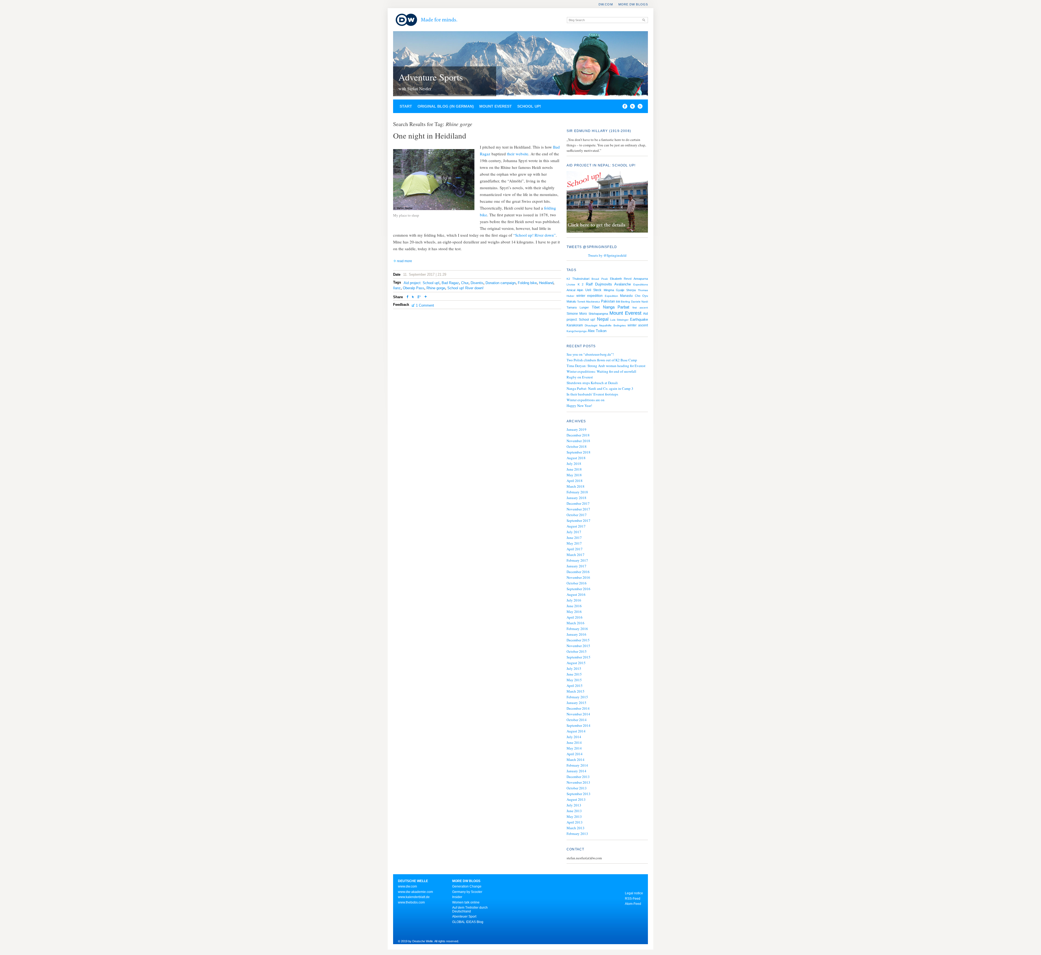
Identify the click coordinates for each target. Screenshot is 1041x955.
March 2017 (575, 554)
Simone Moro (577, 314)
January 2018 (576, 497)
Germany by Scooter (467, 892)
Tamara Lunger (578, 307)
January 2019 (576, 429)
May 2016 (574, 611)
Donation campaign (501, 283)
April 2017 (575, 548)
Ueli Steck (593, 290)
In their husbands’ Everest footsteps (592, 394)
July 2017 (574, 531)
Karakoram (575, 325)
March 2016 (575, 622)
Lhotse (571, 284)
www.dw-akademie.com (415, 892)
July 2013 (574, 805)
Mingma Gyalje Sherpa (620, 290)
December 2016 (578, 571)
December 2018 (578, 435)
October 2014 (577, 719)
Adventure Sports (431, 77)
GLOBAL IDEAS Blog (467, 922)
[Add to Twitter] (413, 297)
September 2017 (578, 520)
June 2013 (574, 810)
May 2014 (574, 748)
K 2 (580, 284)
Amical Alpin (575, 290)
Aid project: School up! (421, 283)
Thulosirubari (580, 278)
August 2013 (576, 799)
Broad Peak (600, 278)
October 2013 (577, 788)
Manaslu (626, 296)
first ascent (640, 307)
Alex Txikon (597, 331)
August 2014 (576, 731)
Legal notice (634, 893)
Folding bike (527, 283)
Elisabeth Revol (620, 278)
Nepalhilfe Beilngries (612, 325)
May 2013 (574, 816)
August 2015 (576, 662)
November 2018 (578, 440)
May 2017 (574, 543)
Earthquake (639, 319)
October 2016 (577, 583)
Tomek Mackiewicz (588, 301)
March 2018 (575, 486)
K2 (568, 278)
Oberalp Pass (413, 288)
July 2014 (574, 736)
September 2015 (578, 657)
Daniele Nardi (639, 301)
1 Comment (425, 305)
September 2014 (578, 725)
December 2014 (578, 708)
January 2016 (576, 634)
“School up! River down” (534, 235)
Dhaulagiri (591, 325)
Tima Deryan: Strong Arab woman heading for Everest (606, 365)
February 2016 (577, 628)
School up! (529, 106)
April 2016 (575, 617)
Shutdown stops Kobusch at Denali (592, 382)
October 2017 (577, 514)
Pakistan (608, 301)
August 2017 (576, 526)
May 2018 (574, 474)
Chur (464, 283)
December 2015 (578, 640)
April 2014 (575, 753)
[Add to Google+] (419, 297)
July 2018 (574, 463)
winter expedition (589, 296)
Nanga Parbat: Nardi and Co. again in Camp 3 (600, 388)
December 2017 (578, 503)
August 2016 (576, 594)
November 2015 (578, 645)
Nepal (603, 319)
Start (406, 106)
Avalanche (622, 284)
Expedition (611, 295)
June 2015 (574, 674)
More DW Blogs (633, 4)
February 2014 (577, 765)
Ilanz (397, 288)
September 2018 (578, 452)
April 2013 (575, 822)
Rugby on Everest (580, 377)
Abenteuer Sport (464, 916)
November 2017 (578, 509)
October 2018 (577, 446)
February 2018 (577, 492)
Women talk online (466, 902)
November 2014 (578, 714)
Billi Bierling (623, 301)
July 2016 (574, 600)
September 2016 (578, 588)
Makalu (571, 301)
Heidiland (546, 283)
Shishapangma (598, 313)
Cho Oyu (641, 295)
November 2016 (578, 577)
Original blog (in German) (445, 106)
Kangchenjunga (577, 331)
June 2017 (574, 537)
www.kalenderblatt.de (414, 897)
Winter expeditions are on (586, 399)
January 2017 (576, 566)
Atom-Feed (633, 904)
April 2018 (575, 480)
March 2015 (575, 691)
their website (517, 153)
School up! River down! (465, 288)
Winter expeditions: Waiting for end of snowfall (601, 371)
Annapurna (641, 278)
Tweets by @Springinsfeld (607, 255)
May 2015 (574, 679)
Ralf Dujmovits (599, 284)
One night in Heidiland (429, 135)
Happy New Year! (579, 405)
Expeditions (640, 284)
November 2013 (578, 782)
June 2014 (574, 742)
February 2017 (577, 560)
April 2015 (575, 685)
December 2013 (578, 776)
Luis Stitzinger (619, 319)
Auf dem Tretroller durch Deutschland (470, 909)
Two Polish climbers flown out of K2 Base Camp (602, 360)
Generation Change (466, 886)
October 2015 (577, 651)
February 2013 (577, 833)
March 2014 (575, 759)
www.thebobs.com (411, 902)
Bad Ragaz (450, 283)
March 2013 (575, 827)
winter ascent (638, 325)
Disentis (477, 283)
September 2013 (578, 793)
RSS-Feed (632, 899)
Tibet (596, 307)
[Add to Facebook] (623, 107)
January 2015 (576, 702)
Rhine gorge (435, 288)
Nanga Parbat (616, 307)
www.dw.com (407, 886)
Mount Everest (495, 106)
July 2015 (574, 668)
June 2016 (574, 605)
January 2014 (576, 770)
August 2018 (576, 457)
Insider (457, 897)
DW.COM (606, 4)
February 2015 (577, 696)
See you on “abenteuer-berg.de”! (590, 354)
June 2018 (574, 469)
